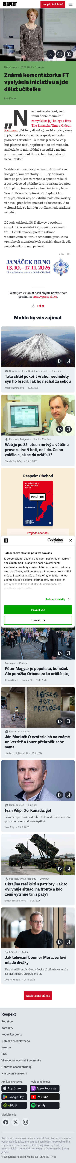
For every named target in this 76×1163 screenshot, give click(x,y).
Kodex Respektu (11, 1034)
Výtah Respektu (28, 878)
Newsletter (15, 371)
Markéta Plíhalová (14, 388)
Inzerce (6, 1047)
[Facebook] (5, 1125)
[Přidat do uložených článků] (68, 361)
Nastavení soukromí (14, 1073)
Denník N (23, 753)
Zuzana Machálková (15, 900)
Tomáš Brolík (11, 680)
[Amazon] (14, 1105)
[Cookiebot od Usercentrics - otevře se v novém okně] (48, 540)
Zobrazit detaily (55, 599)
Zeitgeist (24, 439)
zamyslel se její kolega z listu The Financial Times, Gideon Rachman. (37, 125)
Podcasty (14, 439)
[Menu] (70, 4)
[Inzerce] (38, 266)
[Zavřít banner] (70, 540)
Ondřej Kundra (13, 979)
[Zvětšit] (38, 34)
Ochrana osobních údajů (16, 1067)
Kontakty (7, 1028)
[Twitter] (15, 1125)
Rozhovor (10, 663)
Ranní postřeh (16, 805)
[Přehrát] (59, 361)
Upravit (35, 620)
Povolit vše (38, 609)
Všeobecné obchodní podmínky (21, 1060)
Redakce (7, 1021)
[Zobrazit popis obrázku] (59, 54)
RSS (4, 1054)
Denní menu (10, 67)
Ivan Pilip (9, 827)
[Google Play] (14, 1096)
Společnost (11, 952)
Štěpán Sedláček (14, 461)
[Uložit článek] (50, 54)
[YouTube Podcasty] (45, 1096)
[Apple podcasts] (45, 1088)
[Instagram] (25, 1125)
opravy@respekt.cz (45, 297)
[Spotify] (45, 1105)
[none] (69, 54)
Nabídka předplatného (15, 1041)
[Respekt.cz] (10, 4)
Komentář (14, 731)
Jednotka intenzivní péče (35, 371)
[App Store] (14, 1088)
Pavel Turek (10, 98)
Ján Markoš (11, 753)
